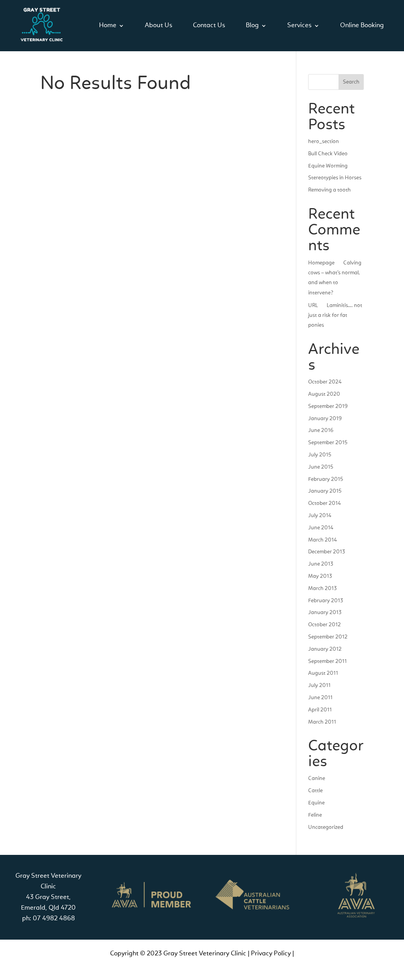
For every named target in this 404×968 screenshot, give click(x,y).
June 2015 (320, 467)
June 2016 (320, 430)
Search (351, 82)
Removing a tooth (329, 190)
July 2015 (319, 455)
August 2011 (323, 673)
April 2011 (320, 710)
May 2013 (320, 576)
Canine (316, 778)
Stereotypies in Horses (334, 178)
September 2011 (327, 661)
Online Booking (362, 25)
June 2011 (320, 697)
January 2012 (325, 649)
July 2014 (319, 515)
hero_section (323, 141)
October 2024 (325, 382)
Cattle (315, 790)
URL (313, 305)
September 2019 (328, 406)
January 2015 (325, 491)
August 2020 (324, 394)
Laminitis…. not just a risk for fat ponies (335, 315)
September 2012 (328, 637)
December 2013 (326, 552)
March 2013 (322, 588)
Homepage (321, 263)
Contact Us (209, 25)
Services (299, 25)
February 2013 (325, 600)
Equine (316, 803)
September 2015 (328, 442)
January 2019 (325, 418)
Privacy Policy (271, 953)
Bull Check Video (328, 153)
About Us (158, 25)
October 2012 (324, 624)
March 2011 (322, 722)
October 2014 (324, 503)
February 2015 (325, 479)
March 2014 (322, 540)
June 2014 (320, 528)
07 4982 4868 (54, 918)
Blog (252, 25)
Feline (315, 815)
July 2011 (319, 685)
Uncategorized (325, 827)
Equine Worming (328, 166)
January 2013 (324, 612)
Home (107, 25)
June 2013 (320, 564)
